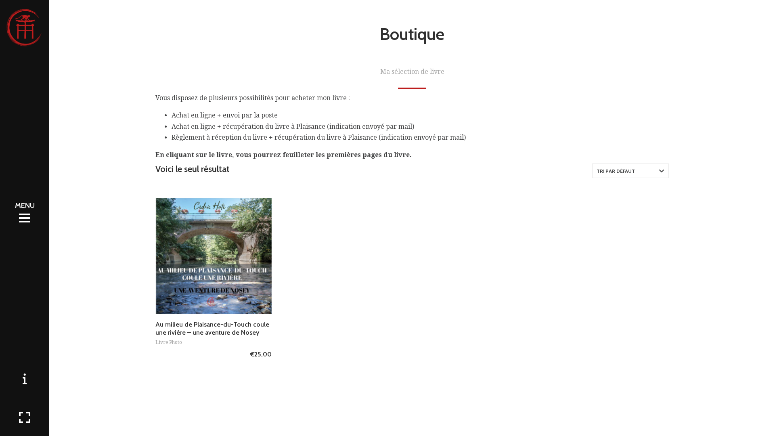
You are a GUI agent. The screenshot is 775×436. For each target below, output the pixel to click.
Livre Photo (168, 342)
